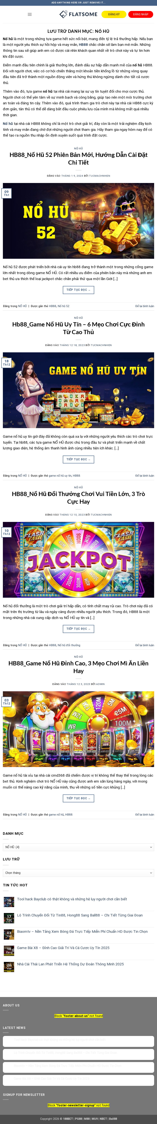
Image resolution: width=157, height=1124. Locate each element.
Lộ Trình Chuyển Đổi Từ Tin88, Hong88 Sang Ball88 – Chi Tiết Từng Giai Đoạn (80, 915)
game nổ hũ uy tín (60, 475)
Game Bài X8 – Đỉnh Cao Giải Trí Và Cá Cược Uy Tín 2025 (63, 948)
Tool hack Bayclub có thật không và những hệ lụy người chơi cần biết (72, 899)
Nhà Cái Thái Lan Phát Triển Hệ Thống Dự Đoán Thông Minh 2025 (70, 964)
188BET (68, 1119)
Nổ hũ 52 (64, 306)
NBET (103, 1119)
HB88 (52, 306)
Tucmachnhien (99, 175)
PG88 (78, 1119)
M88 (87, 1119)
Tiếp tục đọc (78, 290)
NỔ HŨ (78, 148)
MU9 (95, 1119)
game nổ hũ (56, 814)
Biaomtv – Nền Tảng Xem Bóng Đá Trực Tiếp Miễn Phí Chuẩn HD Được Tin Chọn (82, 931)
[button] (29, 14)
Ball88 (113, 1119)
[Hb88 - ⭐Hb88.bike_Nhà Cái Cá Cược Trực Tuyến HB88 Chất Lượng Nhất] (78, 14)
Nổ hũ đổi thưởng (69, 645)
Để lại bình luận (144, 306)
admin (100, 684)
